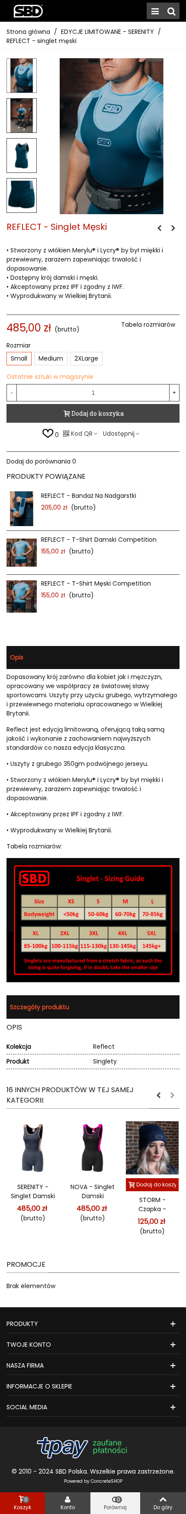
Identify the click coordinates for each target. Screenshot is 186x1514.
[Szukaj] (171, 11)
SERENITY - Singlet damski (33, 1191)
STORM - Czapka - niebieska (152, 1209)
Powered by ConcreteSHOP (93, 1481)
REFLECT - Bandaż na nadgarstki (88, 495)
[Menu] (155, 11)
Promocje (25, 1264)
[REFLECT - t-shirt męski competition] (21, 596)
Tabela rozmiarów (148, 324)
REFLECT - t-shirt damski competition (99, 539)
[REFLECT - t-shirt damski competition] (159, 228)
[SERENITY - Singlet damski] (32, 1147)
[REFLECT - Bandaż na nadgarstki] (21, 508)
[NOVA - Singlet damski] (92, 1147)
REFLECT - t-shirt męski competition (96, 583)
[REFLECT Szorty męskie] (173, 228)
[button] (158, 1095)
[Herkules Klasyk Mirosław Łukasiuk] (28, 10)
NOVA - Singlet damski (93, 1191)
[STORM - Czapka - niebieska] (152, 1147)
